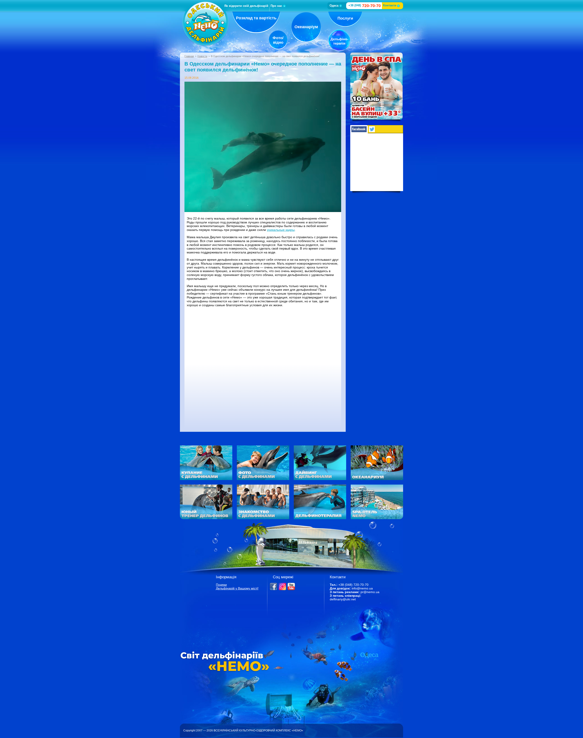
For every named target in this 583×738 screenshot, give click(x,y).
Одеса (334, 5)
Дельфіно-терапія (339, 41)
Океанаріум (306, 27)
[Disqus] (263, 367)
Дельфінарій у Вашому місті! (237, 588)
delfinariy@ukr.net (343, 599)
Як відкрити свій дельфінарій (246, 6)
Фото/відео (278, 40)
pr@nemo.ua (370, 592)
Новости (202, 56)
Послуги (345, 18)
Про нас (276, 6)
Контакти (389, 5)
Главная (189, 56)
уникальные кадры (281, 230)
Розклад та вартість (256, 18)
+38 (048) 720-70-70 (353, 584)
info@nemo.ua (362, 588)
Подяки (221, 584)
